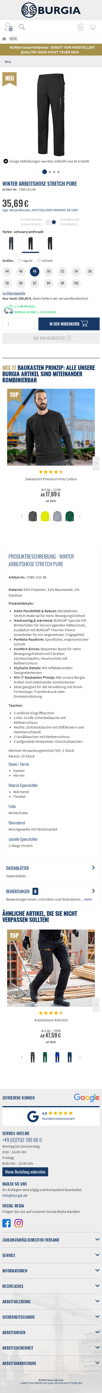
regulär (28, 260)
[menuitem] (19, 27)
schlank (47, 260)
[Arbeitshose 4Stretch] (51, 968)
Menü (13, 39)
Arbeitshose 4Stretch (51, 1020)
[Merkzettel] (80, 27)
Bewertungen (18, 891)
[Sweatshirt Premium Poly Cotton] (51, 427)
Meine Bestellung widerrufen (25, 1172)
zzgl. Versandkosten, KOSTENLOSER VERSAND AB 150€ (40, 210)
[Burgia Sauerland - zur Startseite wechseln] (51, 10)
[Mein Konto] (8, 27)
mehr (88, 899)
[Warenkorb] (92, 27)
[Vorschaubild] (32, 516)
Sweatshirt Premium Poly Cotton (51, 479)
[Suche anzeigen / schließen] (22, 27)
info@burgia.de (15, 1195)
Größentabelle (13, 293)
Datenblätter (17, 868)
